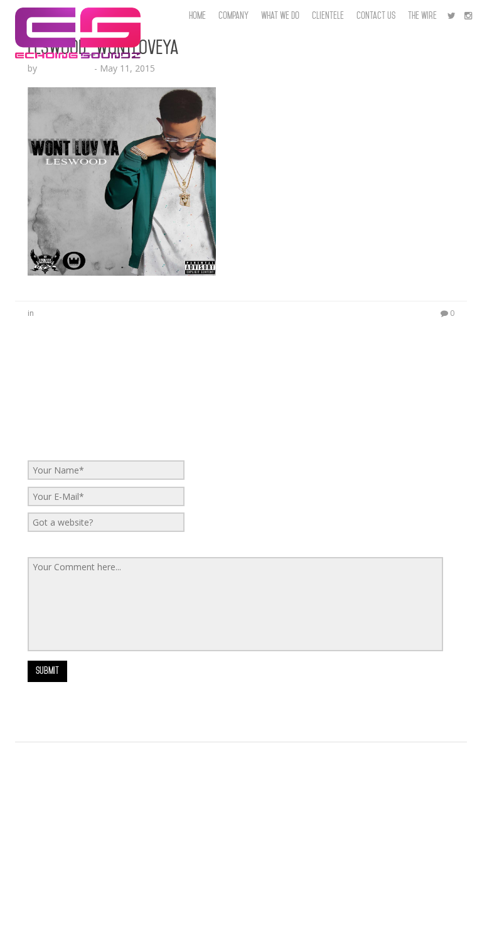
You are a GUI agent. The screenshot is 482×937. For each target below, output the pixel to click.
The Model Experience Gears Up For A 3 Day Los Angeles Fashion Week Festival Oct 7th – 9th (206, 758)
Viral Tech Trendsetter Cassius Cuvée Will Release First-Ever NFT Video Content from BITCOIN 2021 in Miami (237, 896)
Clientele (328, 15)
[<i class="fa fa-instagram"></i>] (468, 15)
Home (197, 15)
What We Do (280, 15)
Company (233, 15)
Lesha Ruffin (66, 68)
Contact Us (375, 15)
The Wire (422, 15)
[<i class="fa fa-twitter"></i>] (451, 15)
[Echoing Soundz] (78, 15)
